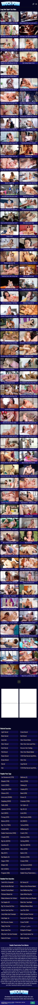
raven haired (4, 756)
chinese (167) (5, 793)
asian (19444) (5, 849)
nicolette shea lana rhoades (28, 898)
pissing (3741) (5, 817)
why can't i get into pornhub (9, 934)
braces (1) (23, 797)
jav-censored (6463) (26, 865)
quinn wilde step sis (26, 894)
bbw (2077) (4, 853)
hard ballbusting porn (26, 890)
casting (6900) (25, 841)
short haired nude (26, 740)
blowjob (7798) (5, 781)
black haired (4, 736)
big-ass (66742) (5, 841)
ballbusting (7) (24, 829)
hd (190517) (24, 821)
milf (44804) (5, 869)
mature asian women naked (28, 886)
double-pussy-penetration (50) (29, 873)
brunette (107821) (25, 869)
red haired (24, 736)
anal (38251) (4, 813)
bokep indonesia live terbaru (9, 898)
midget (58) (4, 865)
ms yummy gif (24, 882)
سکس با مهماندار (25, 926)
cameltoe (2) (4, 845)
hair (2, 768)
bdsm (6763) (24, 849)
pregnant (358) (5, 873)
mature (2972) (5, 821)
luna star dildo (25, 910)
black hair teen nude (26, 902)
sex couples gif (5, 902)
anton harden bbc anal (7, 886)
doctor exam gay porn (7, 910)
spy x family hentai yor (27, 934)
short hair (23, 760)
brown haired (5, 760)
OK (32, 1002)
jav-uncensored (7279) (7, 777)
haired (3, 764)
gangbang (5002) (6, 801)
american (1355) (25, 837)
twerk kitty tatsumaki (7, 882)
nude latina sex (25, 938)
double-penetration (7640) (8, 833)
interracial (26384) (6, 797)
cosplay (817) (24, 789)
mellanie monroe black (27, 906)
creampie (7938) (25, 801)
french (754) (24, 833)
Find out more (11, 1003)
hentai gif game (5, 938)
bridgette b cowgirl (26, 930)
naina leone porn (6, 930)
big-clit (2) (24, 809)
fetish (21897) (5, 785)
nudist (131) (24, 853)
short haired (4, 744)
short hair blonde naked (27, 752)
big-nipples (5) (5, 857)
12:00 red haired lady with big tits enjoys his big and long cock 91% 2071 (29, 756)
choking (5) (24, 785)
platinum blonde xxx (6, 894)
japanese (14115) (5, 809)
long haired (24, 764)
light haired (4, 732)
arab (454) (23, 813)
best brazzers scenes (7, 922)
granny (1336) (24, 861)
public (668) (4, 805)
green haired (24, 732)
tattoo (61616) (24, 825)
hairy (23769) (24, 781)
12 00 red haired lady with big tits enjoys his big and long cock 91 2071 (29, 768)
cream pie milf (25, 922)
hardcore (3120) (25, 857)
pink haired (4, 752)
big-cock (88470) (25, 845)
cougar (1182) (5, 861)
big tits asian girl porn (7, 906)
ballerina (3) (24, 777)
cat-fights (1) (24, 805)
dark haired (4, 748)
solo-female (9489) (26, 817)
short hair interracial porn (28, 744)
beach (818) (24, 793)
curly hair (4, 740)
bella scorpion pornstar (27, 914)
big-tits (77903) (5, 825)
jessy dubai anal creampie (8, 914)
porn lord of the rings (27, 918)
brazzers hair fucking (26, 748)
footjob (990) (5, 829)
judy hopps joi (5, 918)
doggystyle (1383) (6, 789)
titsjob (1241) (5, 837)
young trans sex (5, 926)
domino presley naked (7, 890)
